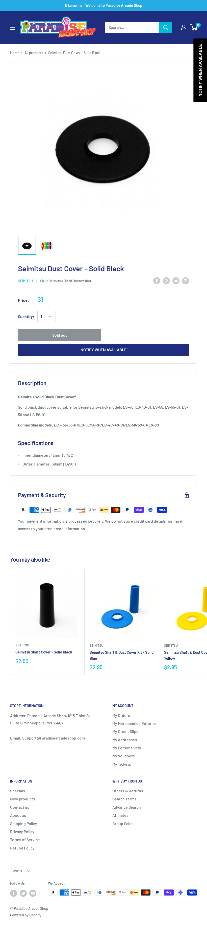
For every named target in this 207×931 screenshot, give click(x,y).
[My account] (183, 27)
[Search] (165, 27)
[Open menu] (12, 28)
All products (33, 53)
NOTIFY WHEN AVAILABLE (103, 349)
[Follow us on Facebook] (13, 893)
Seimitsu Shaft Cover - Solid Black (43, 652)
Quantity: (26, 316)
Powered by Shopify (25, 915)
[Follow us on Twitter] (23, 893)
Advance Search (126, 807)
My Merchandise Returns (134, 723)
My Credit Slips (125, 731)
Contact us (19, 807)
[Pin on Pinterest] (166, 280)
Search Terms (124, 798)
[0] (194, 27)
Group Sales (123, 823)
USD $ (17, 871)
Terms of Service (25, 839)
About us (18, 815)
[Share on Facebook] (156, 280)
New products (22, 798)
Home (14, 53)
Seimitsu (25, 281)
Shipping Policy (23, 823)
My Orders (121, 715)
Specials (17, 790)
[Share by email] (185, 280)
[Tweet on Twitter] (175, 280)
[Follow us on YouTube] (32, 893)
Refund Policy (22, 847)
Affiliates (120, 815)
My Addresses (124, 739)
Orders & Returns (127, 790)
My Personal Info (126, 747)
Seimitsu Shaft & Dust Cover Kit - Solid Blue (121, 655)
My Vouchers (123, 755)
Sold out (59, 335)
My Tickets (121, 764)
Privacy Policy (22, 831)
